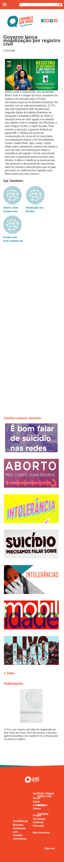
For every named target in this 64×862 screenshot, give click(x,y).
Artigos (42, 805)
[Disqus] (32, 290)
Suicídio (17, 835)
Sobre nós (44, 796)
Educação (38, 825)
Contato (42, 814)
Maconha (18, 824)
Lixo (15, 831)
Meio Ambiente (41, 832)
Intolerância (19, 838)
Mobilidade (19, 828)
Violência (38, 822)
